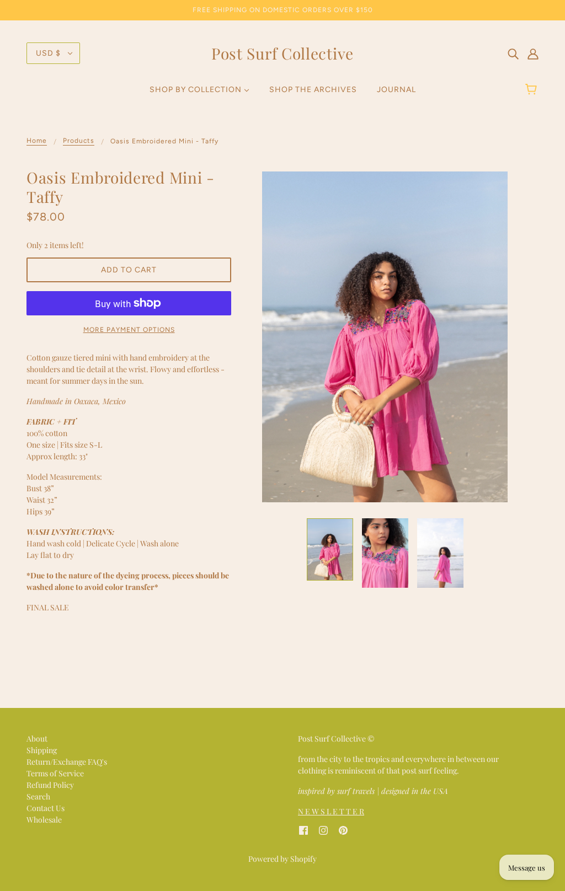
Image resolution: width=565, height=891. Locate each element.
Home (36, 140)
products (78, 140)
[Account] (533, 52)
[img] (513, 52)
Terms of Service (55, 773)
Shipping (41, 750)
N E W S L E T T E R (331, 811)
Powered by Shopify (282, 859)
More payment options (129, 330)
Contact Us (45, 808)
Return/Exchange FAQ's (66, 761)
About (36, 738)
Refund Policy (50, 785)
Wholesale (44, 819)
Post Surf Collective (282, 53)
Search (38, 796)
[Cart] (532, 90)
